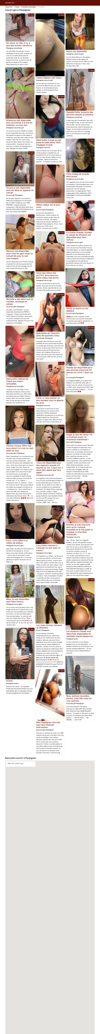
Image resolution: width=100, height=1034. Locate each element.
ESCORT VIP (9, 3)
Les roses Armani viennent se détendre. (49, 626)
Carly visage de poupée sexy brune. (77, 175)
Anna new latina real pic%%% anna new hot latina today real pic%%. (47, 275)
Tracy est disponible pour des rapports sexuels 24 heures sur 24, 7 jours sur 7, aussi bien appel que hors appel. (49, 468)
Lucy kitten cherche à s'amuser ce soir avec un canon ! (48, 548)
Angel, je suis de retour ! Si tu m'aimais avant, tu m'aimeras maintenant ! (79, 437)
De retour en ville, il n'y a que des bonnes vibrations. (19, 44)
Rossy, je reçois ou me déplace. (77, 309)
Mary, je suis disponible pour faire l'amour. (17, 600)
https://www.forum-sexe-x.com (17, 64)
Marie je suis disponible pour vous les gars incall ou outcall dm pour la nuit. (19, 253)
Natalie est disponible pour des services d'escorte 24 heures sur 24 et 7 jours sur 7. (79, 371)
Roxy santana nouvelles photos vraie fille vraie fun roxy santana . (79, 698)
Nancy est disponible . (77, 51)
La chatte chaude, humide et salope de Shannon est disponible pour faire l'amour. (79, 236)
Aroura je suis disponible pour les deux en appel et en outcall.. (20, 190)
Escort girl (8, 7)
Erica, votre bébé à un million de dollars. (17, 541)
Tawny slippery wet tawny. (49, 78)
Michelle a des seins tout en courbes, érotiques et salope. (19, 301)
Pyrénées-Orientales (28, 7)
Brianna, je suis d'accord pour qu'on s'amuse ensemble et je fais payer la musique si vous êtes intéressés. (79, 529)
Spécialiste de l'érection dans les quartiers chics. (48, 334)
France (17, 7)
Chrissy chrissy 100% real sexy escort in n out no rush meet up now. (19, 448)
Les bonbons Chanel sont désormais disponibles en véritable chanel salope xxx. (79, 633)
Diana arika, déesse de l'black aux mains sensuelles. (17, 381)
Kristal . (10, 681)
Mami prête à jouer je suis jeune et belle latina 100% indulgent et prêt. (48, 142)
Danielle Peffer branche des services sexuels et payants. (80, 113)
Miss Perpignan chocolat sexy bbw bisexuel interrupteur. (48, 724)
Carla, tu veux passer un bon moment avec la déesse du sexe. (49, 400)
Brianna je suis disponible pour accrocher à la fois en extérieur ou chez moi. (19, 122)
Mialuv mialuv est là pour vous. (48, 206)
